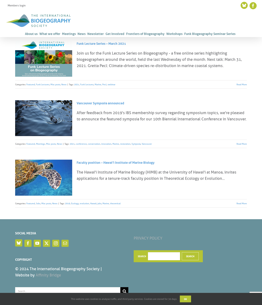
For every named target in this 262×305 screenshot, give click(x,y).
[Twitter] (46, 243)
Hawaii (93, 203)
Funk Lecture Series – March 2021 (101, 43)
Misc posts (55, 84)
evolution (84, 203)
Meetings (40, 144)
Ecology (75, 203)
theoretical (115, 203)
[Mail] (65, 243)
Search (142, 256)
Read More (242, 84)
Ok (185, 299)
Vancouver (147, 144)
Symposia (136, 144)
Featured (30, 84)
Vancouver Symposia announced (100, 102)
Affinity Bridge (48, 275)
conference (81, 144)
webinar (111, 84)
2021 (76, 84)
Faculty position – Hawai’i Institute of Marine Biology (116, 162)
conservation (94, 144)
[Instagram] (55, 243)
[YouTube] (37, 243)
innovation (106, 144)
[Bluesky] (18, 242)
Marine (98, 84)
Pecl (104, 84)
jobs (99, 203)
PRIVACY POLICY (148, 238)
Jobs (38, 203)
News (63, 84)
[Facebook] (28, 243)
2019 (67, 203)
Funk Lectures (42, 84)
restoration (125, 144)
